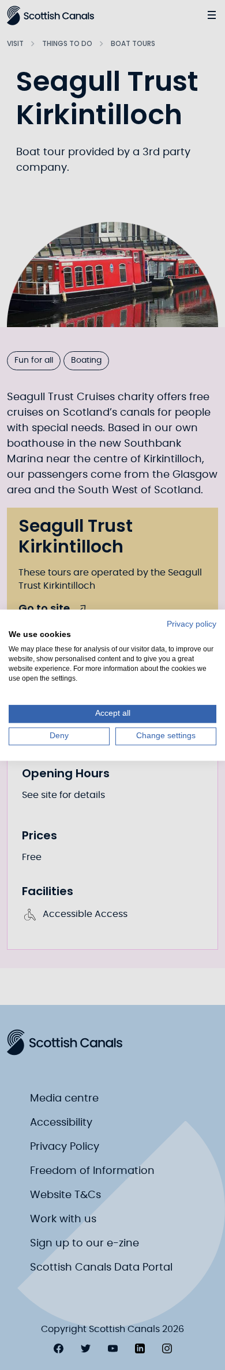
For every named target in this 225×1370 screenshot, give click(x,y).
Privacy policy (191, 624)
